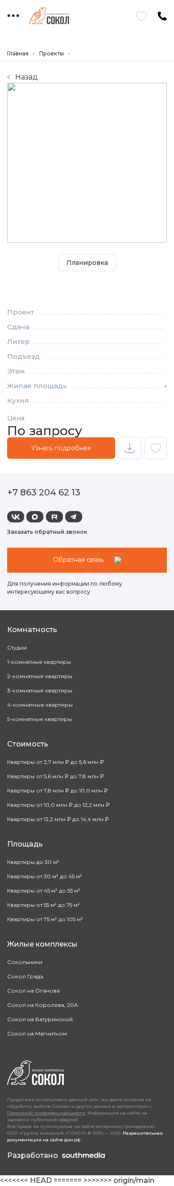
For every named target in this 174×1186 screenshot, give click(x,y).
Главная (18, 53)
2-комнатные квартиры (39, 676)
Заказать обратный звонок (47, 531)
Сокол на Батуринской (40, 1019)
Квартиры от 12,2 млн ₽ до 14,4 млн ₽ (58, 819)
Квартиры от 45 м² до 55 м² (43, 890)
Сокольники (24, 962)
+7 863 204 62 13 (43, 492)
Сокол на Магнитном (37, 1033)
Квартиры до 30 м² (33, 862)
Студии (17, 647)
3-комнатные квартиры (39, 690)
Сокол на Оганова (33, 990)
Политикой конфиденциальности (46, 1113)
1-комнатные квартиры (39, 661)
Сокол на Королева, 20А (42, 1005)
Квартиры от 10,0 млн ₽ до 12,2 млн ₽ (58, 804)
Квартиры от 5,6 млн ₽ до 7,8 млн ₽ (55, 776)
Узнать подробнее (61, 448)
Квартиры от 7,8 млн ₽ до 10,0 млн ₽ (57, 790)
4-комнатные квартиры (40, 704)
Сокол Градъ (25, 976)
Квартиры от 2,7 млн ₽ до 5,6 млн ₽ (55, 762)
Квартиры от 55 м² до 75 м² (43, 904)
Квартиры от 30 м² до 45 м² (44, 876)
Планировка (87, 263)
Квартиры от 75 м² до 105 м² (45, 919)
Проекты (51, 53)
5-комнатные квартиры (39, 719)
